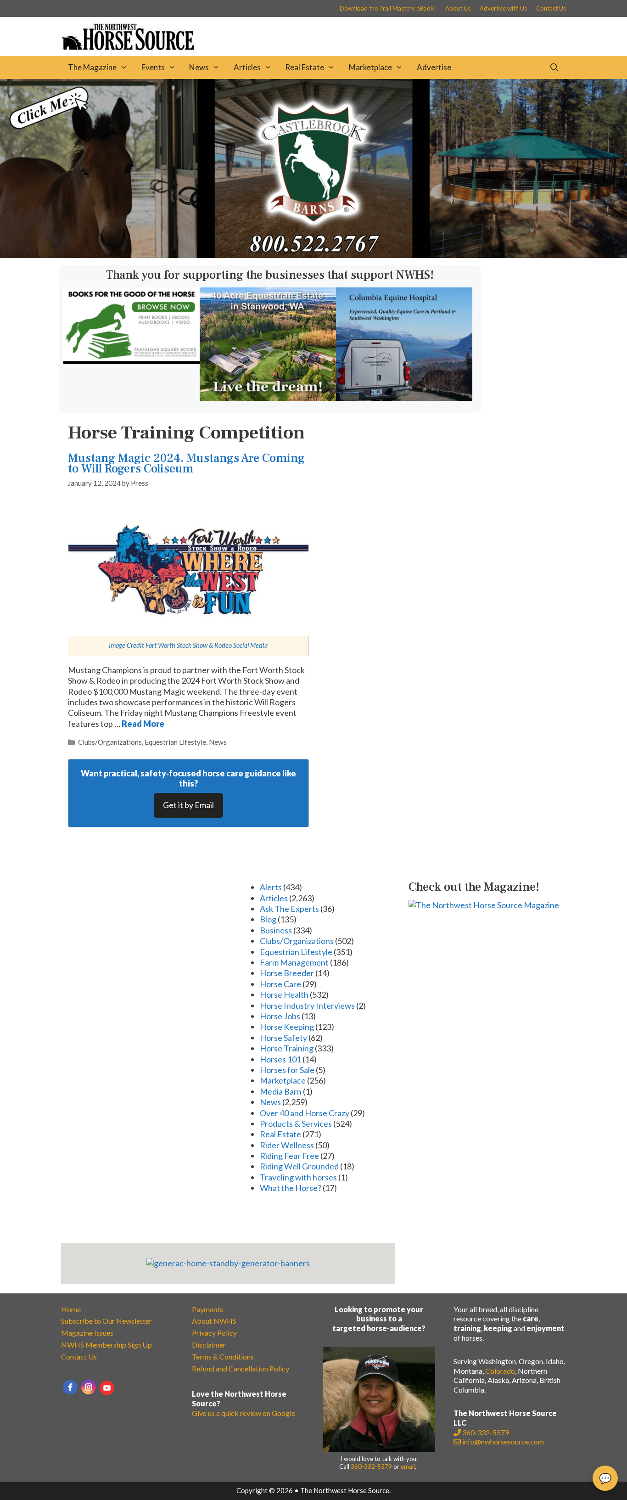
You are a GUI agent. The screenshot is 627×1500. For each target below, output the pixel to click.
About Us (457, 8)
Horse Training (287, 1048)
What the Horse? (290, 1188)
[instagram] (88, 1387)
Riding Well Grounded (299, 1166)
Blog (268, 919)
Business (276, 930)
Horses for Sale (287, 1070)
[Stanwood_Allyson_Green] (268, 398)
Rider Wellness (287, 1145)
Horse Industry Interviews (307, 1005)
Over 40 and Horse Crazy (304, 1113)
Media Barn (281, 1091)
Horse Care (280, 984)
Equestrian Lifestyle (175, 742)
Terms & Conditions (223, 1356)
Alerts (271, 887)
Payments (207, 1309)
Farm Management (294, 962)
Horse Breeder (287, 973)
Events (153, 67)
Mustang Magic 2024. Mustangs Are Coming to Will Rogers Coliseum (186, 463)
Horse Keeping (287, 1027)
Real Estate (304, 67)
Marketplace (370, 67)
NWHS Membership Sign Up (106, 1344)
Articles (247, 67)
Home (71, 1309)
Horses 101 (280, 1059)
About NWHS (214, 1320)
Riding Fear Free (289, 1156)
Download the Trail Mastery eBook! (388, 8)
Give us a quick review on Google (243, 1413)
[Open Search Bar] (554, 67)
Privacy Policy (214, 1332)
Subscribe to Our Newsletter (106, 1320)
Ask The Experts (289, 909)
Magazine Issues (87, 1332)
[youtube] (107, 1388)
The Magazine (92, 67)
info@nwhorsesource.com (503, 1441)
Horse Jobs (280, 1016)
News (199, 67)
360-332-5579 (371, 1466)
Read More (143, 724)
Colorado (500, 1370)
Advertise (434, 67)
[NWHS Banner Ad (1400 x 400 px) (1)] (313, 255)
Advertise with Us (503, 8)
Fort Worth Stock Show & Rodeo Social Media (207, 645)
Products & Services (296, 1123)
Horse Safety (283, 1038)
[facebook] (70, 1387)
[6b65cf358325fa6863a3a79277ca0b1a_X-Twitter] (131, 361)
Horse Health (284, 994)
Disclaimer (209, 1344)
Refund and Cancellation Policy (240, 1368)
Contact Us (551, 8)
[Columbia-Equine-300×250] (404, 398)
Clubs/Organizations (110, 742)
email (408, 1466)
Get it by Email (188, 805)
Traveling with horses (298, 1177)
